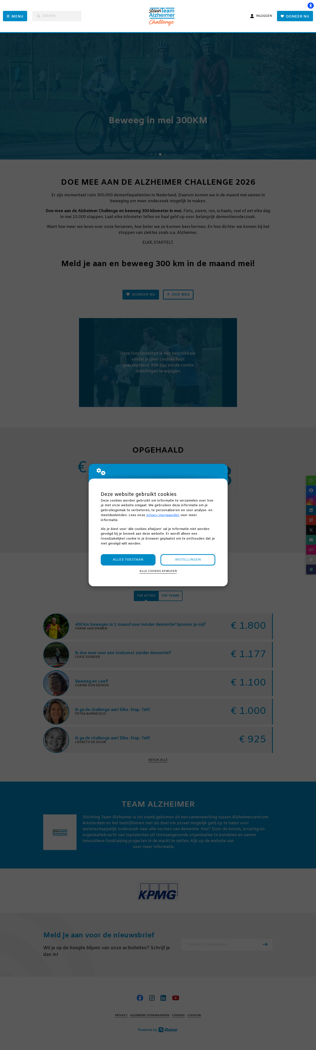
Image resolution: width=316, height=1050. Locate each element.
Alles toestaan (128, 560)
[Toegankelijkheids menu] (311, 5)
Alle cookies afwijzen (158, 571)
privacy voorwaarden (162, 515)
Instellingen (188, 560)
